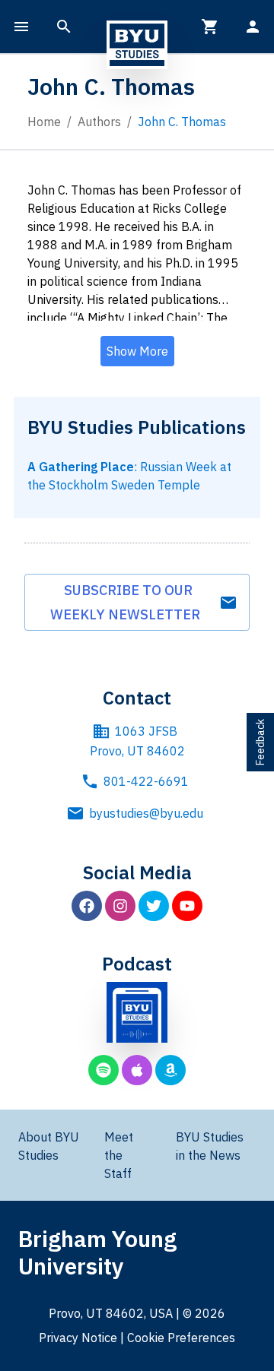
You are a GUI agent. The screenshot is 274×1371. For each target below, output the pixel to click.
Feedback (260, 742)
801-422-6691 (146, 781)
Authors (99, 121)
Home (44, 121)
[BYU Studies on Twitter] (154, 906)
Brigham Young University (97, 1252)
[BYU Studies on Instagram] (120, 906)
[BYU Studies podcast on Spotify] (103, 1070)
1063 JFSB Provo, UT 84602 (137, 740)
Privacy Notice (78, 1337)
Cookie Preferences (181, 1337)
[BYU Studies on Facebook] (87, 906)
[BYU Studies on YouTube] (187, 906)
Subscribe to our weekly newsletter (128, 602)
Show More (137, 351)
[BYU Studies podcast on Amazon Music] (170, 1070)
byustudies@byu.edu (146, 813)
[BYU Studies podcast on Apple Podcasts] (137, 1070)
